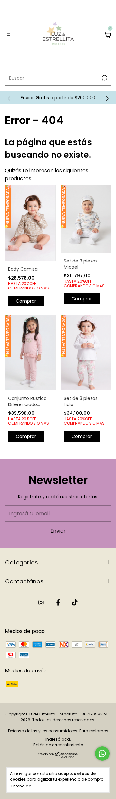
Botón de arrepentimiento (58, 745)
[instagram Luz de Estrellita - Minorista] (41, 602)
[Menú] (10, 35)
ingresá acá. (58, 739)
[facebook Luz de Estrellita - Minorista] (58, 602)
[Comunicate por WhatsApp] (102, 753)
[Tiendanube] (58, 756)
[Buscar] (104, 78)
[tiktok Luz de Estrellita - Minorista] (75, 602)
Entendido (21, 785)
